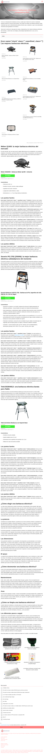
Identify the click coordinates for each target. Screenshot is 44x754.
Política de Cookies (4, 743)
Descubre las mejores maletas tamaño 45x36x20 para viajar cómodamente (16, 692)
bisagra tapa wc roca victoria (8, 703)
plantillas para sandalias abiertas (8, 708)
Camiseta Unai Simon (7, 712)
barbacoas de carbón (19, 335)
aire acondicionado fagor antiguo (8, 696)
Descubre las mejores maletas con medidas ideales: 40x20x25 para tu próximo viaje (18, 705)
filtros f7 (4, 717)
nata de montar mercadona (8, 710)
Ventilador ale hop (6, 687)
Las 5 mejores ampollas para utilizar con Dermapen (12, 694)
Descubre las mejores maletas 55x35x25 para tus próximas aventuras (15, 690)
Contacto (2, 747)
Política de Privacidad (4, 744)
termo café (3, 738)
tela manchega (5, 699)
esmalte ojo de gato (6, 719)
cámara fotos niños (4, 739)
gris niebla (5, 701)
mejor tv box (3, 740)
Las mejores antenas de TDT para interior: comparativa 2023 (13, 714)
